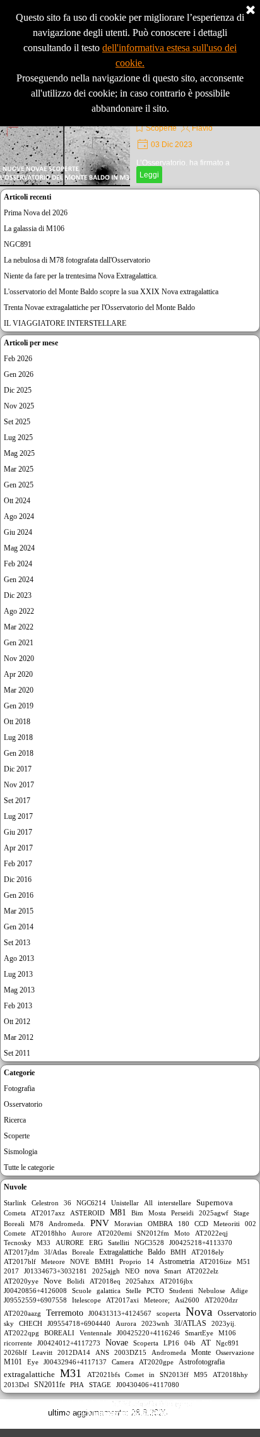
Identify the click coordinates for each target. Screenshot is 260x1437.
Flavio (202, 128)
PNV (99, 1223)
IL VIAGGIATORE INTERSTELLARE (65, 323)
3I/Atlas (55, 1252)
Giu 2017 (18, 832)
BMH (178, 1252)
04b (190, 1343)
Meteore (53, 1261)
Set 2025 (17, 421)
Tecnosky (18, 1242)
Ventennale (96, 1333)
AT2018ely (207, 1252)
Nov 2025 (19, 406)
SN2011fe (49, 1384)
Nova (199, 1311)
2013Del (16, 1384)
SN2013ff (174, 1374)
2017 (11, 1271)
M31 (70, 1373)
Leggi (149, 174)
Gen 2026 (18, 374)
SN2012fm (153, 1233)
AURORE (70, 1242)
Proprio (130, 1261)
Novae (116, 1342)
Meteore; (157, 1300)
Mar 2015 (18, 911)
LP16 (171, 1343)
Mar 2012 (18, 1037)
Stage (241, 1213)
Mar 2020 (18, 690)
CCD (201, 1223)
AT (206, 1342)
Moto (182, 1233)
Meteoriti (226, 1223)
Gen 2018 (18, 753)
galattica (109, 1290)
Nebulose (211, 1290)
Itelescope (86, 1300)
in (152, 1374)
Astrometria (176, 1261)
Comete (15, 1233)
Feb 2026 (18, 358)
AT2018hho (48, 1233)
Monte (201, 1352)
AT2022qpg (21, 1333)
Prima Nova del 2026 (36, 212)
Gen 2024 (18, 579)
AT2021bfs (103, 1374)
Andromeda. (67, 1223)
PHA (77, 1384)
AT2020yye (21, 1281)
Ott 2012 (17, 1021)
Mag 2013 (19, 990)
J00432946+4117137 (75, 1362)
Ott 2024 (17, 500)
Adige (239, 1290)
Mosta (157, 1213)
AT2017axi (122, 1300)
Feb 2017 (18, 863)
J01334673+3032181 (55, 1271)
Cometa (15, 1213)
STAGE (100, 1384)
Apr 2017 (18, 848)
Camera (123, 1362)
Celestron (45, 1203)
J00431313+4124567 (119, 1313)
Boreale (83, 1252)
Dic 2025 (18, 390)
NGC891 (18, 244)
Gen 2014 (18, 926)
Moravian (128, 1223)
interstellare (174, 1203)
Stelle (133, 1290)
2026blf (15, 1352)
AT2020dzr (221, 1300)
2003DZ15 (130, 1352)
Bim (137, 1213)
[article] (130, 139)
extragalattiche (29, 1374)
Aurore (81, 1233)
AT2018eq (105, 1281)
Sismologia (20, 1151)
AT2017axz (48, 1213)
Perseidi (182, 1213)
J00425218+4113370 (200, 1242)
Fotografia (19, 1088)
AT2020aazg (22, 1313)
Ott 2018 (17, 721)
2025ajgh (106, 1271)
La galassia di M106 (34, 228)
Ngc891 (227, 1343)
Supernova (214, 1202)
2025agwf (213, 1213)
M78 (37, 1223)
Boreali (14, 1223)
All (148, 1203)
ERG (96, 1242)
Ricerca (15, 1120)
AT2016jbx (176, 1281)
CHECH (30, 1323)
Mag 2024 (19, 548)
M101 (13, 1362)
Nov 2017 (19, 784)
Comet (134, 1374)
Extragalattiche (121, 1252)
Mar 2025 (18, 469)
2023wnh (155, 1323)
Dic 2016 (18, 879)
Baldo (156, 1252)
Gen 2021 (18, 642)
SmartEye (199, 1333)
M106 (227, 1333)
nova (152, 1271)
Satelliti (118, 1242)
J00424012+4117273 (68, 1343)
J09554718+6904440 (78, 1323)
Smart (172, 1271)
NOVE (80, 1261)
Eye (32, 1362)
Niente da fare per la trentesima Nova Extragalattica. (81, 275)
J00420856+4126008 (35, 1290)
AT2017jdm (21, 1252)
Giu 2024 (18, 532)
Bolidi (76, 1281)
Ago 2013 (19, 958)
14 (150, 1261)
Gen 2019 (18, 705)
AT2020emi (114, 1233)
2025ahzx (140, 1281)
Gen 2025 (18, 484)
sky (9, 1323)
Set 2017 (17, 800)
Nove (53, 1280)
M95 (201, 1374)
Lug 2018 (18, 737)
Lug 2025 (18, 437)
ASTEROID (87, 1213)
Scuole (82, 1290)
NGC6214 (91, 1203)
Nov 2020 (19, 658)
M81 (118, 1212)
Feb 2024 (18, 563)
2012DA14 (73, 1352)
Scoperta (145, 1343)
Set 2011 (17, 1053)
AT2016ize (215, 1261)
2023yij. (223, 1323)
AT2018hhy (230, 1374)
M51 (244, 1261)
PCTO (155, 1290)
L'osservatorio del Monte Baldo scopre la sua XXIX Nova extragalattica (111, 291)
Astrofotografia (202, 1362)
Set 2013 (17, 942)
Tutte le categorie (29, 1167)
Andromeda (168, 1352)
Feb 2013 (18, 1005)
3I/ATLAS (190, 1323)
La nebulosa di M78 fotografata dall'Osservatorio (77, 260)
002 (250, 1223)
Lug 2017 (18, 816)
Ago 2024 (19, 516)
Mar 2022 (18, 627)
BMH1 (104, 1261)
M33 (43, 1242)
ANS (102, 1352)
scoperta (168, 1313)
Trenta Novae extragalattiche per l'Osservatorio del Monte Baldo (99, 307)
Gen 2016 (18, 895)
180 (183, 1223)
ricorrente (18, 1343)
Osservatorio (23, 1104)
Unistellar (125, 1203)
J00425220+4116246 (148, 1333)
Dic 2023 (18, 595)
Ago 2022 (19, 611)
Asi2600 (187, 1300)
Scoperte (161, 128)
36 (67, 1203)
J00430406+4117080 (147, 1384)
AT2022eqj (211, 1233)
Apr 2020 (18, 674)
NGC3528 (149, 1242)
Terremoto (64, 1313)
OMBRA (160, 1223)
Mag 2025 (19, 453)
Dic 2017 (18, 769)
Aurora (125, 1323)
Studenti (181, 1290)
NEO (132, 1271)
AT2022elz (202, 1271)
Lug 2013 (18, 974)
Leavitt (42, 1352)
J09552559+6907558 (35, 1300)
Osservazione (235, 1352)
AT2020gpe (156, 1362)
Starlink (15, 1203)
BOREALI (59, 1333)
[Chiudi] (250, 10)
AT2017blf (20, 1261)
